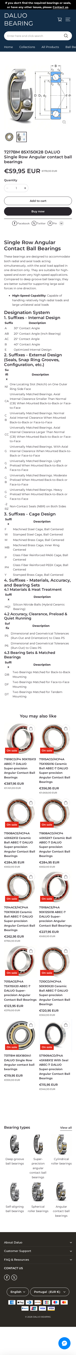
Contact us (60, 7)
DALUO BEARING (42, 1317)
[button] (68, 19)
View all (66, 1127)
